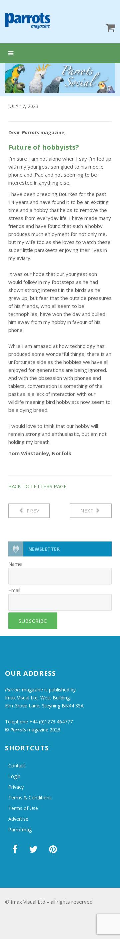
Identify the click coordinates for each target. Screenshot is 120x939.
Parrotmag (20, 829)
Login (14, 776)
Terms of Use (23, 808)
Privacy (16, 787)
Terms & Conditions (30, 797)
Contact (16, 765)
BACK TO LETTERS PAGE (37, 486)
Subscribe (33, 621)
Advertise (18, 819)
